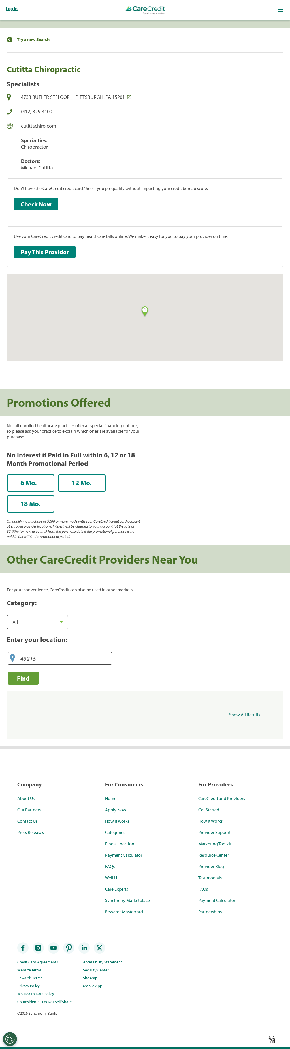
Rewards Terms (29, 977)
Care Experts (116, 889)
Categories (115, 832)
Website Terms (29, 970)
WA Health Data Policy (35, 993)
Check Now (36, 204)
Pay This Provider (45, 252)
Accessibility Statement (102, 962)
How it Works (117, 821)
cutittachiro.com (38, 126)
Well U (111, 877)
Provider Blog (211, 866)
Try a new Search (33, 39)
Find (23, 678)
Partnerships (210, 911)
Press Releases (30, 832)
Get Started (208, 810)
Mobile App (92, 985)
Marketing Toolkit (214, 844)
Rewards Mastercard (124, 911)
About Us (26, 798)
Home (110, 798)
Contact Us (27, 821)
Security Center (96, 970)
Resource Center (213, 855)
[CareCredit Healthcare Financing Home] (145, 10)
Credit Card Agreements (37, 962)
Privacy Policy (28, 985)
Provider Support (214, 832)
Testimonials (210, 877)
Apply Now (115, 810)
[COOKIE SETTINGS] (10, 1039)
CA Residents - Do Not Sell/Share (44, 1001)
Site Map (90, 977)
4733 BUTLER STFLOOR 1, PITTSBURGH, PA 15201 (73, 97)
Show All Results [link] (244, 714)
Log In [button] (12, 8)
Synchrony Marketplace (127, 900)
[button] (281, 9)
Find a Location (119, 844)
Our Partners (29, 810)
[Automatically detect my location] (12, 658)
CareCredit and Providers (221, 798)
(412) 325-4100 (36, 111)
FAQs (110, 866)
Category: (22, 602)
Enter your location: (37, 639)
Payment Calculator (123, 855)
